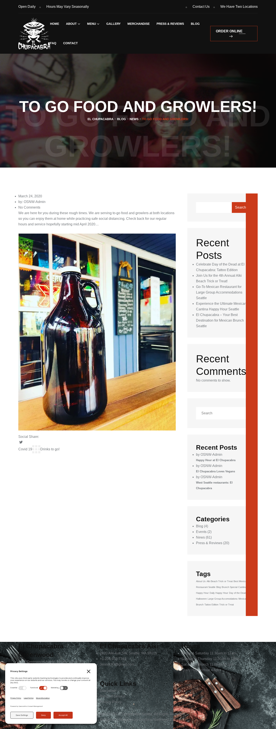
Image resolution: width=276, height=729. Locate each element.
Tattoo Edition (211, 604)
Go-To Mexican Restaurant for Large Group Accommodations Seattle (219, 292)
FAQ (53, 43)
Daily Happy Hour (219, 593)
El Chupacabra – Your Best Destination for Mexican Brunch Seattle (220, 320)
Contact (70, 43)
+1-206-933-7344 (113, 659)
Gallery (113, 23)
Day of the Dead (237, 593)
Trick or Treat (226, 604)
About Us (201, 581)
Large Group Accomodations (223, 598)
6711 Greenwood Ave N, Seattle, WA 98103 (51, 662)
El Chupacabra (129, 714)
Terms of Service (112, 696)
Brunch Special (229, 587)
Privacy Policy (111, 702)
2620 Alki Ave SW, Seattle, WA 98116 (128, 653)
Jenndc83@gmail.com (117, 664)
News (200, 537)
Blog (195, 23)
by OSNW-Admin (209, 454)
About (71, 23)
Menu (91, 23)
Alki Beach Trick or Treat (220, 581)
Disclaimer (108, 691)
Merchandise (138, 23)
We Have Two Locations (239, 6)
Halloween (201, 598)
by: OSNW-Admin (31, 202)
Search (240, 207)
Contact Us (201, 6)
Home (54, 23)
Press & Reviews (170, 23)
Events (201, 532)
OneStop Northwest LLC (157, 719)
